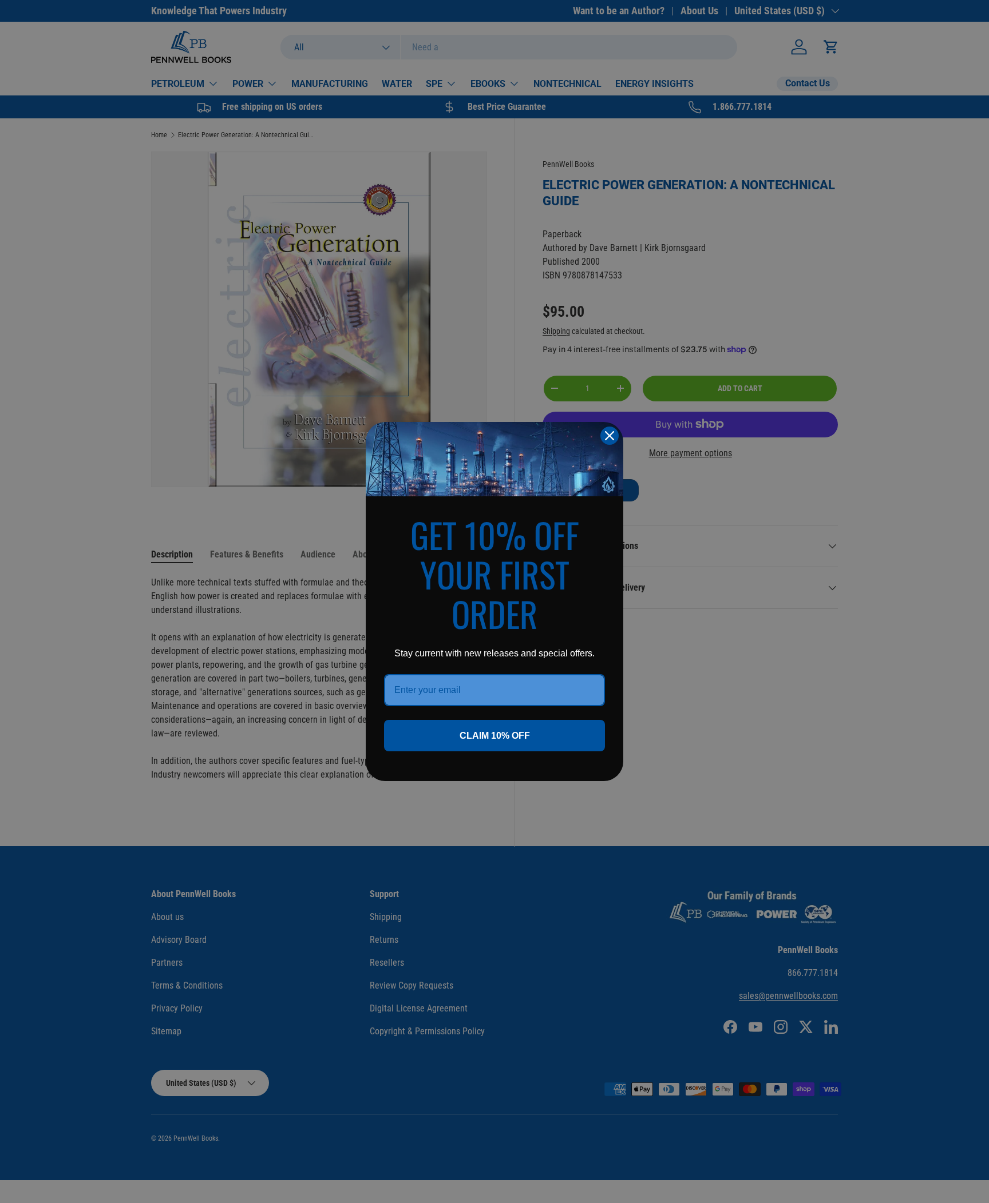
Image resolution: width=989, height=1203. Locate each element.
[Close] (609, 435)
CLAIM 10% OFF (495, 735)
